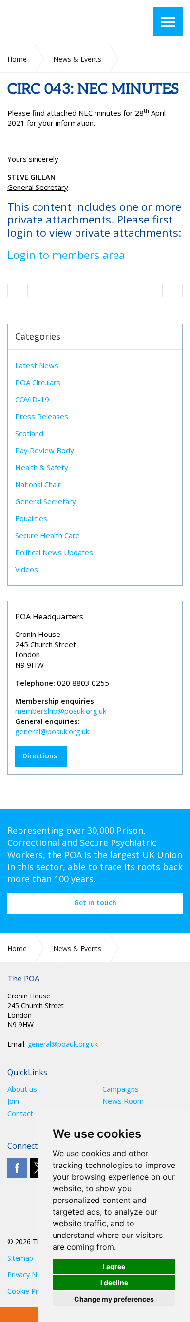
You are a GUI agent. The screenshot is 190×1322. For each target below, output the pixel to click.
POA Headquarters (49, 616)
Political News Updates (54, 552)
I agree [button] (114, 1266)
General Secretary (45, 501)
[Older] (17, 290)
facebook (17, 1168)
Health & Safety (41, 467)
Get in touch (95, 902)
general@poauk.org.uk (52, 731)
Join (13, 1101)
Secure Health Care (47, 535)
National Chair (38, 484)
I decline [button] (114, 1282)
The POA (65, 21)
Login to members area (66, 254)
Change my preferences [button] (114, 1299)
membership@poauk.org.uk (60, 711)
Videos (26, 569)
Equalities (31, 518)
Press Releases (41, 416)
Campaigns (120, 1089)
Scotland (29, 433)
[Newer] (172, 290)
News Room (123, 1101)
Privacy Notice (30, 1274)
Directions (39, 755)
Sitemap (20, 1258)
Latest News (36, 365)
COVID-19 (32, 399)
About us (22, 1089)
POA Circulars (37, 382)
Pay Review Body (44, 450)
